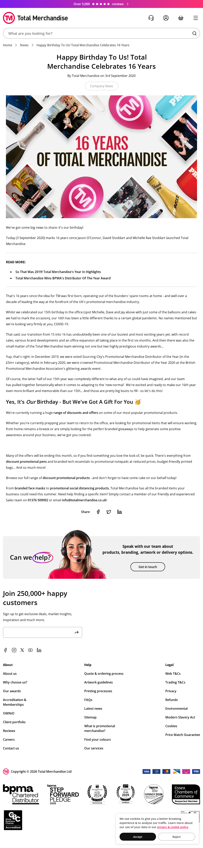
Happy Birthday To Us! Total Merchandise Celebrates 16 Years (82, 45)
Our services (93, 748)
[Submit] (76, 632)
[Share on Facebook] (98, 511)
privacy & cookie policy (172, 827)
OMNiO (8, 713)
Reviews (9, 731)
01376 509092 (38, 500)
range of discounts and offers (76, 412)
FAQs (88, 700)
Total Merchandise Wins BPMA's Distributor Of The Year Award (63, 278)
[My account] (165, 18)
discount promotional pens (26, 461)
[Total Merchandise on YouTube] (30, 650)
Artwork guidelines (98, 682)
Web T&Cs (173, 673)
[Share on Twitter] (108, 511)
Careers (9, 739)
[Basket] (180, 18)
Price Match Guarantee (182, 735)
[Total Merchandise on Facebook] (5, 650)
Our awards (12, 691)
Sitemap (90, 717)
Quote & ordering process (104, 673)
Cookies (171, 726)
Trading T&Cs (175, 682)
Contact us (11, 748)
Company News (101, 86)
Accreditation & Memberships (14, 702)
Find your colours (97, 739)
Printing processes (98, 691)
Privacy (170, 691)
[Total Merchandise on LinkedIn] (39, 650)
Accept (137, 837)
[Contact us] (151, 18)
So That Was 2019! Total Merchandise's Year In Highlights (58, 272)
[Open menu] (195, 18)
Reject (176, 837)
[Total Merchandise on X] (22, 650)
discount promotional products (66, 478)
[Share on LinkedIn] (119, 511)
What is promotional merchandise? (99, 728)
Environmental (176, 708)
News (24, 45)
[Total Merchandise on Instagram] (14, 650)
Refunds (171, 700)
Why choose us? (15, 682)
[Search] (194, 33)
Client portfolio (14, 722)
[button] (101, 33)
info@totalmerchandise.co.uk (84, 500)
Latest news (93, 708)
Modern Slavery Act (180, 717)
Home (7, 45)
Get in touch (148, 567)
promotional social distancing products (79, 488)
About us (10, 673)
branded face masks (30, 488)
